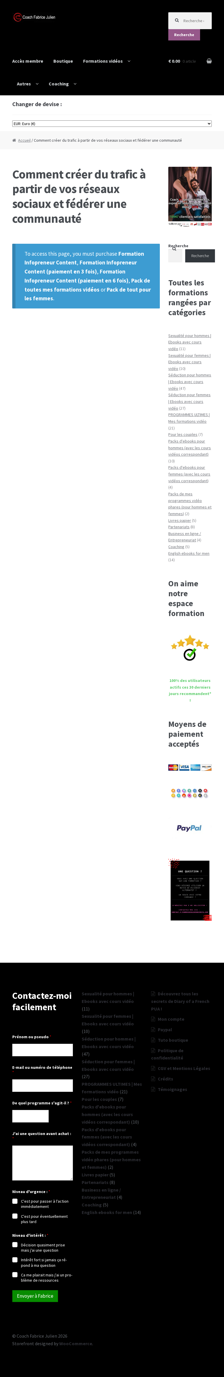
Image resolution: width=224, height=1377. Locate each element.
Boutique (63, 61)
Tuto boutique (173, 1040)
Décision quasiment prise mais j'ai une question (43, 1247)
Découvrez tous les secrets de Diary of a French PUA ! (180, 1001)
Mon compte (171, 1019)
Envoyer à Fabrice (35, 1296)
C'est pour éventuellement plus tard (44, 1219)
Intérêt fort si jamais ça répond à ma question (44, 1262)
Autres (24, 84)
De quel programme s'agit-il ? (42, 1103)
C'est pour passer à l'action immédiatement (45, 1204)
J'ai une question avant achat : (41, 1136)
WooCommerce (75, 1343)
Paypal (165, 1029)
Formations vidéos (103, 61)
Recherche (184, 34)
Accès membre (27, 61)
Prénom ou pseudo (31, 1036)
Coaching (59, 84)
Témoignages (172, 1089)
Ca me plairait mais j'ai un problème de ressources (46, 1277)
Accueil (24, 140)
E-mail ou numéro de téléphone (42, 1070)
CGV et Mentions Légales (184, 1068)
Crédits (165, 1079)
